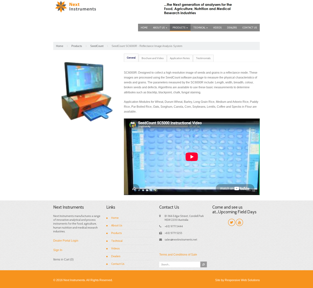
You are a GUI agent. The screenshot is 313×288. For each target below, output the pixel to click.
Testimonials (203, 58)
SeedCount (96, 45)
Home (144, 27)
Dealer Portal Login (65, 240)
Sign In (57, 250)
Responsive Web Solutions (242, 280)
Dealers (232, 27)
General (131, 57)
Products (179, 27)
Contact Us (249, 27)
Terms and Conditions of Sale (178, 254)
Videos (217, 27)
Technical (199, 27)
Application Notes (180, 58)
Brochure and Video (153, 58)
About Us (159, 27)
